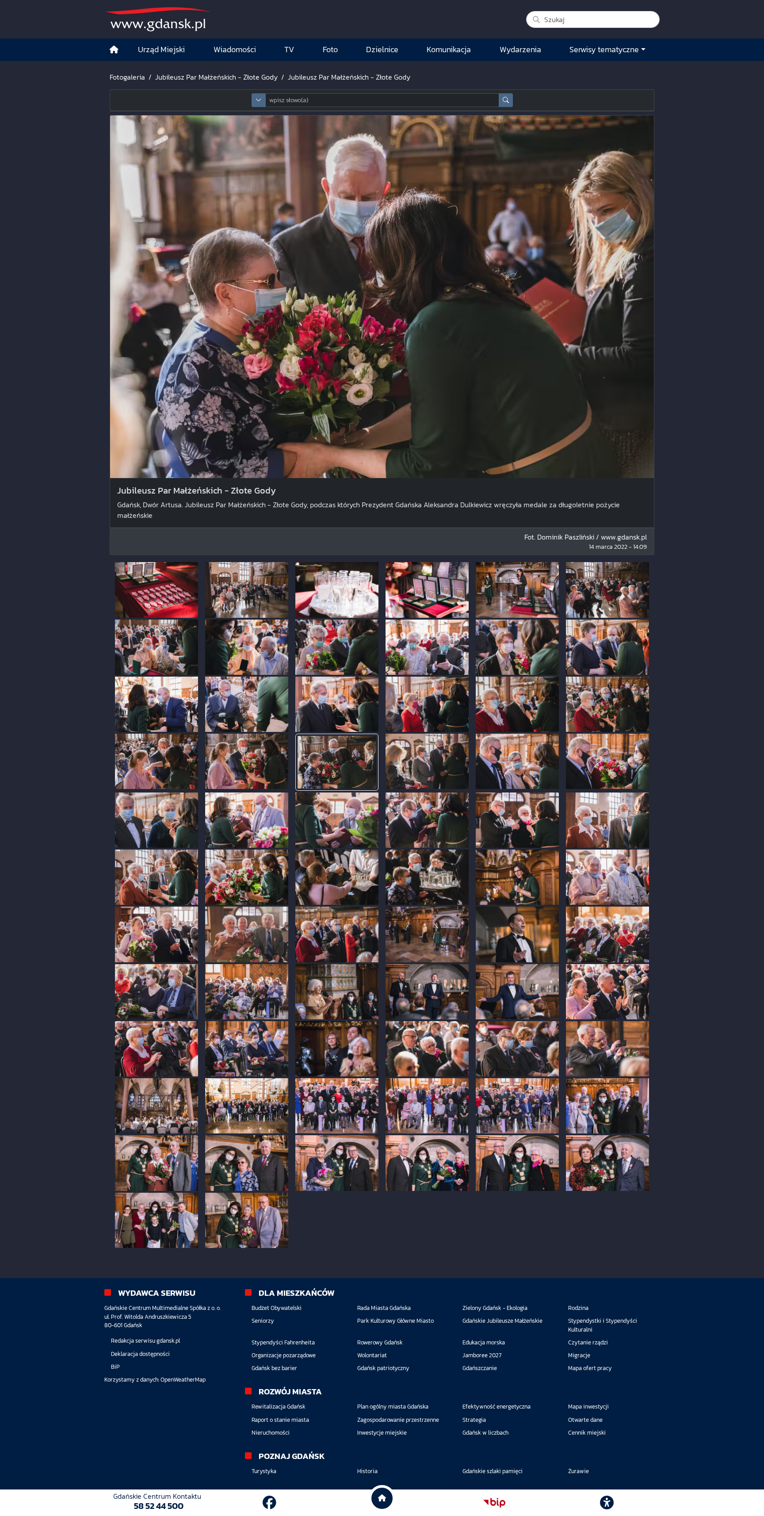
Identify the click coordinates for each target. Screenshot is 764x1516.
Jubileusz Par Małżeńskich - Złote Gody (216, 77)
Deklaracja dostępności (140, 1354)
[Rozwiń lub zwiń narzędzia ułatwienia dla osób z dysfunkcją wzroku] (607, 1502)
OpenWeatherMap (183, 1379)
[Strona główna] (114, 49)
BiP (115, 1367)
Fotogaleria (127, 77)
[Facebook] (269, 1503)
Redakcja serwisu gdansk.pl (145, 1340)
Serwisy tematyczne (604, 49)
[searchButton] (506, 100)
